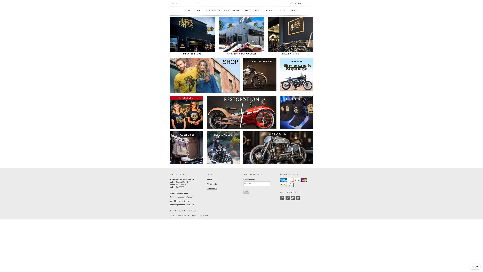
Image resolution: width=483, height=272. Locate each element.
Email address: (249, 179)
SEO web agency (202, 215)
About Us (270, 10)
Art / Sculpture (232, 10)
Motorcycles (213, 10)
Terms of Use (212, 188)
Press (248, 10)
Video (258, 10)
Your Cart (296, 3)
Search (209, 179)
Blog (282, 10)
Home (187, 10)
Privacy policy (212, 184)
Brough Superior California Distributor (183, 211)
